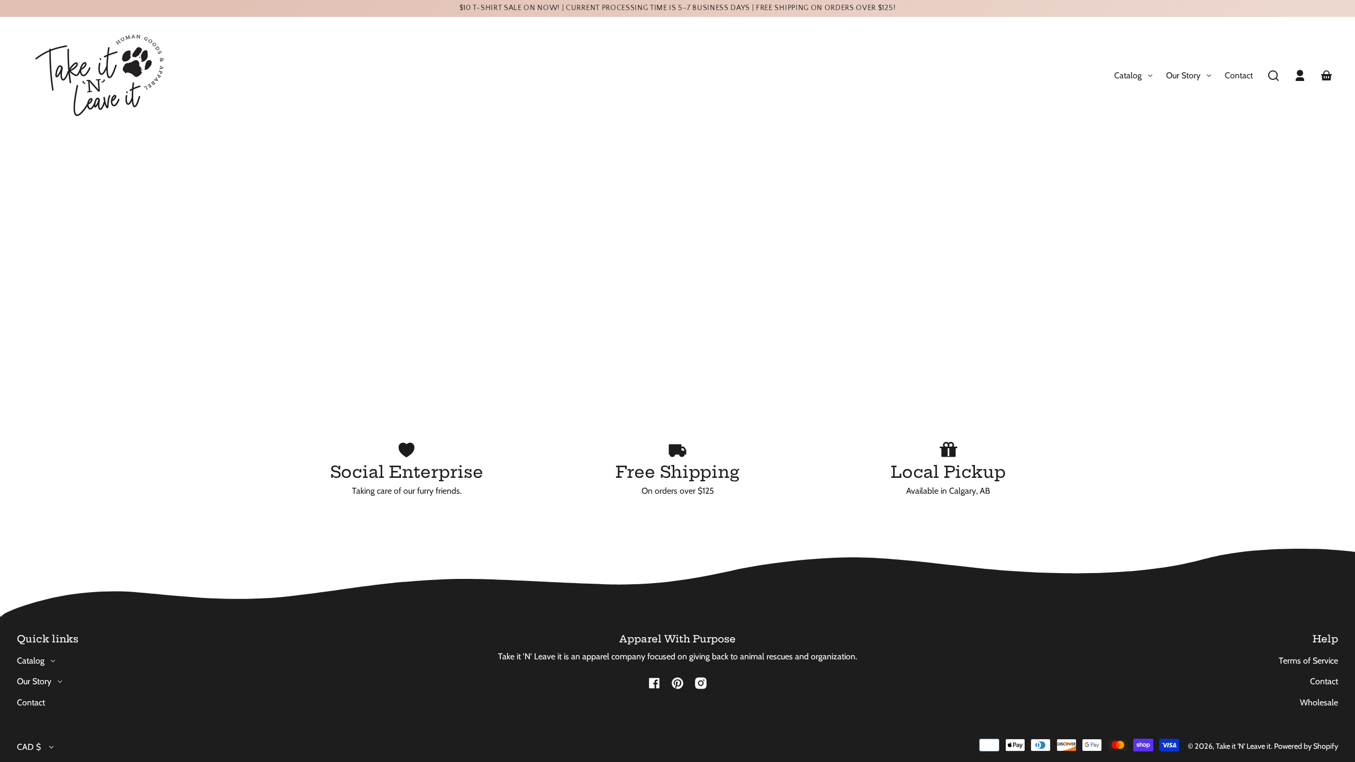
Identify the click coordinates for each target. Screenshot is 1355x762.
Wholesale (1319, 702)
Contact (1239, 75)
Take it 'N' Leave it (1243, 746)
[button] (1273, 75)
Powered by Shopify (1306, 746)
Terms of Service (1308, 661)
